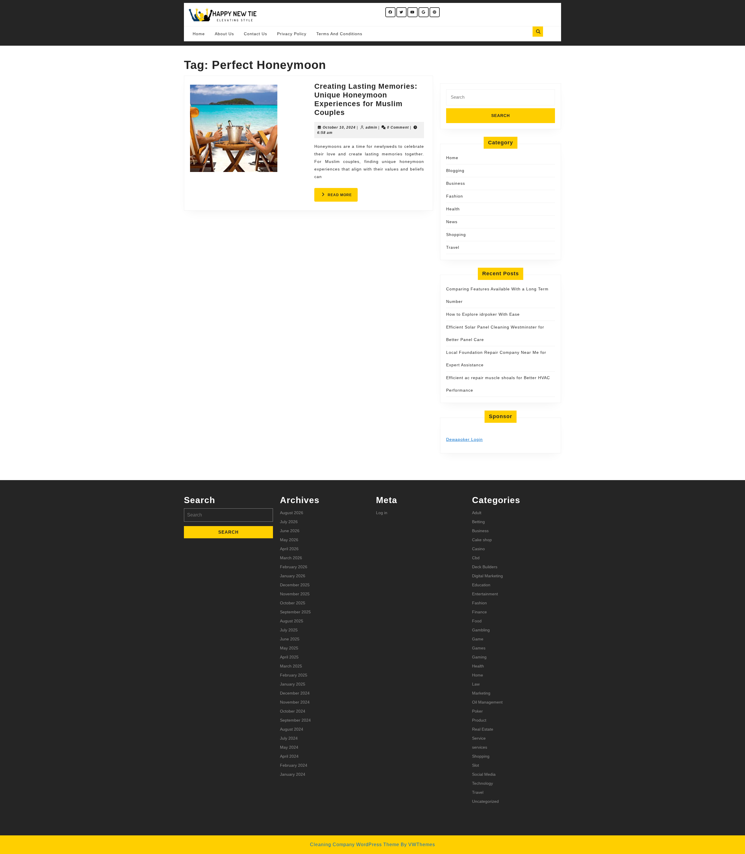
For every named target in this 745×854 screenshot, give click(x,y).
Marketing (481, 693)
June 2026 (289, 530)
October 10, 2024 (339, 127)
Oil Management (487, 702)
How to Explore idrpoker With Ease (483, 314)
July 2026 (289, 521)
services (479, 747)
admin (371, 127)
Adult (476, 512)
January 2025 (292, 684)
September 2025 (295, 612)
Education (481, 585)
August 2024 (291, 729)
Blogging (455, 170)
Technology (482, 783)
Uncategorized (485, 801)
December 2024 (295, 693)
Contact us (255, 33)
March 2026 (291, 557)
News (451, 221)
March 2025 (291, 666)
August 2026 (291, 512)
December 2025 (295, 585)
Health (453, 209)
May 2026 (289, 539)
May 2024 (289, 747)
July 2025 (289, 630)
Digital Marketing (487, 576)
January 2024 (292, 774)
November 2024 (295, 702)
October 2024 (292, 711)
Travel (452, 247)
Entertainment (485, 594)
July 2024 (289, 738)
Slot (475, 765)
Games (478, 648)
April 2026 (289, 548)
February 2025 (293, 675)
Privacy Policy (291, 33)
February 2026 (293, 566)
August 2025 (291, 621)
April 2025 (289, 657)
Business (455, 183)
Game (477, 639)
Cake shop (482, 539)
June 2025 (289, 639)
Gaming (479, 657)
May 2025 (289, 648)
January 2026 (292, 576)
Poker (477, 711)
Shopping (456, 234)
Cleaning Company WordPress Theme (354, 844)
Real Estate (482, 729)
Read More (343, 197)
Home (199, 33)
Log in (381, 512)
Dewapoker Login (464, 439)
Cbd (476, 557)
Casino (478, 548)
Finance (479, 612)
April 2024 (289, 756)
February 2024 (293, 765)
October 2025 (292, 603)
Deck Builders (484, 566)
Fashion (454, 196)
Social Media (484, 774)
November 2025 (295, 594)
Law (476, 684)
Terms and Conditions (339, 33)
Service (479, 738)
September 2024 (295, 720)
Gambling (481, 630)
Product (479, 720)
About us (224, 33)
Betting (478, 521)
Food (477, 621)
